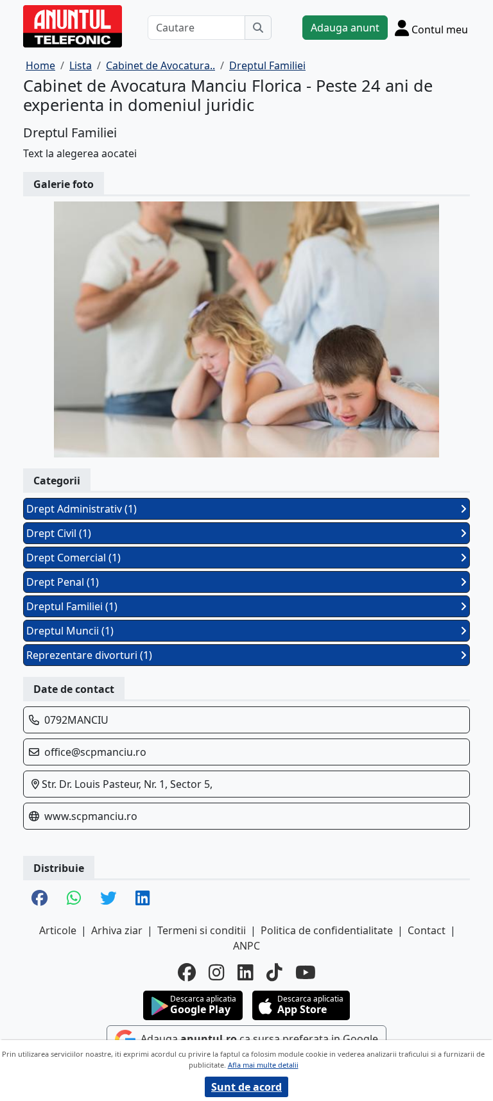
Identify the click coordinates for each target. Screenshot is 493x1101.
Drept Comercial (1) (73, 557)
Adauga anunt (345, 28)
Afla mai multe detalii (263, 1065)
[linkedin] (246, 972)
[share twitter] (108, 898)
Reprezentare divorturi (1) (89, 655)
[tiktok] (274, 972)
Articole (57, 930)
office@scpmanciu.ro (95, 752)
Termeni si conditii (201, 930)
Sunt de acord (246, 1087)
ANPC (246, 946)
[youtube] (305, 972)
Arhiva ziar (117, 930)
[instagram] (217, 972)
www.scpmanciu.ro (90, 816)
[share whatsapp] (73, 898)
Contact (426, 930)
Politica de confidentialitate (327, 930)
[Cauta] (258, 27)
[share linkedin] (142, 898)
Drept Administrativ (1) (81, 509)
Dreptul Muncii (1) (70, 631)
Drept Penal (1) (62, 582)
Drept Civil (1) (58, 533)
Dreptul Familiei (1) (71, 606)
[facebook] (187, 972)
